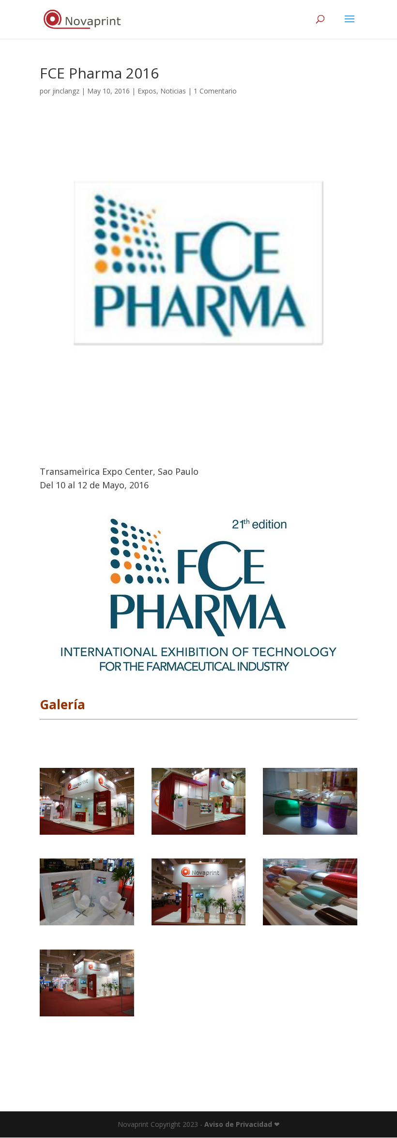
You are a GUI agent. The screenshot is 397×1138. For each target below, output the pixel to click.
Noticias (173, 90)
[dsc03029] (87, 834)
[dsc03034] (310, 834)
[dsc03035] (87, 925)
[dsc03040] (199, 925)
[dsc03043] (310, 925)
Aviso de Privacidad (238, 1124)
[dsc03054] (87, 1016)
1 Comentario (215, 90)
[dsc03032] (199, 834)
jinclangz (65, 90)
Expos (146, 90)
